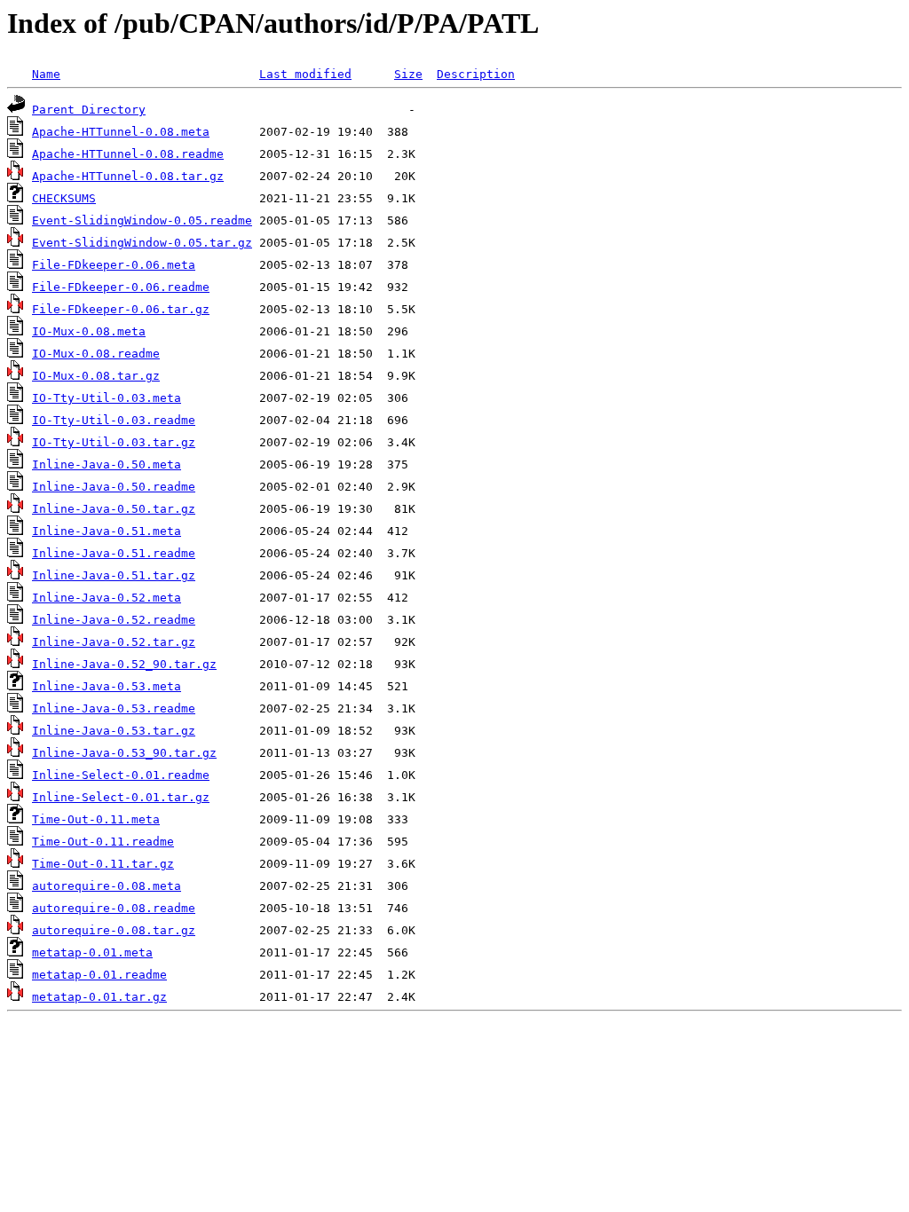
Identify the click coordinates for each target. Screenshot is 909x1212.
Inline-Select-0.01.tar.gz (120, 797)
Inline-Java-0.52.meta (106, 597)
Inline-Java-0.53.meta (106, 686)
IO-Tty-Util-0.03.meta (106, 398)
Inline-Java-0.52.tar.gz (113, 642)
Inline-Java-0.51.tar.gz (113, 575)
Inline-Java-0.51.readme (113, 553)
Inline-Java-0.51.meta (106, 531)
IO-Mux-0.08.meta (89, 331)
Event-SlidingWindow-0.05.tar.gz (142, 242)
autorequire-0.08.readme (113, 908)
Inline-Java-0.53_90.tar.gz (124, 752)
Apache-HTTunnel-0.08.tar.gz (128, 176)
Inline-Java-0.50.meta (106, 464)
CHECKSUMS (64, 198)
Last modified (305, 74)
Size (408, 74)
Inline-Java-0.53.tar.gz (113, 730)
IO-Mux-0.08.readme (96, 353)
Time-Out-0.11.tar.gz (103, 863)
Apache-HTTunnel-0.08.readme (128, 154)
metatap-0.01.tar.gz (99, 996)
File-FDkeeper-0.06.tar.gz (120, 309)
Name (46, 74)
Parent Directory (89, 109)
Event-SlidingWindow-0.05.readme (142, 220)
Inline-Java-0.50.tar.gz (113, 508)
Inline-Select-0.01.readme (120, 775)
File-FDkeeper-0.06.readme (120, 287)
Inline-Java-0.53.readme (113, 708)
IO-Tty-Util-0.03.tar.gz (113, 442)
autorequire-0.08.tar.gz (113, 930)
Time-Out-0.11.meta (96, 819)
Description (476, 74)
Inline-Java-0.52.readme (113, 619)
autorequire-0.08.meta (106, 886)
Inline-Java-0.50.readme (113, 486)
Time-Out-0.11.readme (103, 841)
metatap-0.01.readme (99, 974)
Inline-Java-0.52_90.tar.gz (124, 664)
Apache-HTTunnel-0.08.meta (120, 131)
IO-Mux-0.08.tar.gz (96, 375)
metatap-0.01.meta (92, 952)
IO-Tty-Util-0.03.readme (113, 420)
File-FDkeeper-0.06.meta (113, 265)
